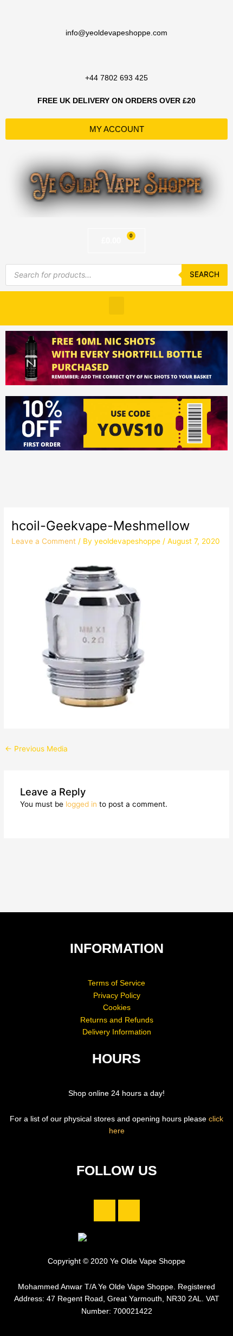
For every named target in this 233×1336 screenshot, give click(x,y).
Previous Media (36, 748)
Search (204, 274)
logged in (81, 804)
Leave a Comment (43, 541)
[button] (116, 306)
